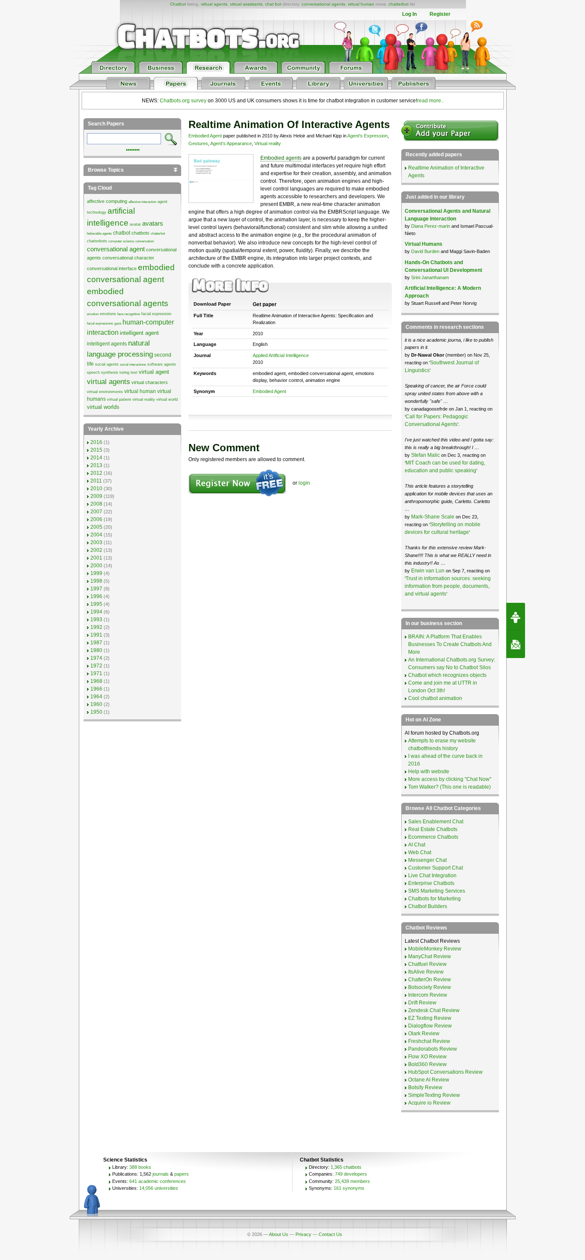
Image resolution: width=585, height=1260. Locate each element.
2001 (96, 558)
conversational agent (116, 249)
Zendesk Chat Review (434, 1010)
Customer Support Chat (435, 868)
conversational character (128, 257)
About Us (278, 1234)
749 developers (351, 1174)
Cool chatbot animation (435, 698)
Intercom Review (427, 995)
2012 (96, 473)
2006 (96, 519)
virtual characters (149, 382)
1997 (96, 589)
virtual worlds (103, 407)
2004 (96, 535)
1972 (96, 666)
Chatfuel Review (427, 964)
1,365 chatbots (346, 1167)
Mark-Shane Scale (433, 517)
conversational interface (112, 268)
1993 (96, 620)
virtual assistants (246, 4)
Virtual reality (267, 143)
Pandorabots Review (432, 1049)
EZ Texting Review (429, 1018)
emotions (108, 314)
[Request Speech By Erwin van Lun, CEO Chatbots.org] (515, 616)
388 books (140, 1167)
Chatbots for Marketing (434, 899)
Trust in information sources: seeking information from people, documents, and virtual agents (448, 586)
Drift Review (422, 1003)
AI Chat (416, 845)
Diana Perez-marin (430, 226)
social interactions (133, 364)
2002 (96, 550)
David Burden (425, 251)
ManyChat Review (429, 956)
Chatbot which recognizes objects (447, 675)
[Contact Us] (515, 644)
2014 (96, 458)
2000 (96, 566)
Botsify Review (425, 1087)
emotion (92, 314)
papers (181, 1174)
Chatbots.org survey (183, 101)
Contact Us (330, 1234)
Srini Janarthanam (430, 277)
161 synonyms (349, 1188)
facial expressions (100, 323)
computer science (121, 241)
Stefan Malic (426, 455)
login (304, 483)
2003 (96, 542)
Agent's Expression (367, 135)
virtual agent (154, 372)
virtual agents (214, 4)
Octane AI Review (428, 1080)
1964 (96, 697)
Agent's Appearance (231, 143)
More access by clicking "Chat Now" (449, 779)
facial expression (156, 314)
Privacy (303, 1234)
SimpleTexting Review (434, 1095)
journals (160, 1174)
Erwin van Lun (428, 571)
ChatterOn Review (429, 980)
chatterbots (97, 241)
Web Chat (419, 852)
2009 (96, 496)
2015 (96, 450)
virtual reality (143, 399)
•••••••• (133, 149)
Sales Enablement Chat (435, 822)
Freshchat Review (429, 1041)
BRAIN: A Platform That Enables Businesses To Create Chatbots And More (450, 644)
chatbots (140, 232)
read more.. (430, 101)
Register (440, 14)
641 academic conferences (157, 1181)
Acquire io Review (429, 1103)
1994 (96, 612)
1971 (96, 673)
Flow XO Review (427, 1057)
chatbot (121, 233)
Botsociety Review (429, 987)
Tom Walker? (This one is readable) (449, 787)
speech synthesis (102, 372)
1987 (96, 643)
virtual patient (119, 399)
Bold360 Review (427, 1064)
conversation (144, 241)
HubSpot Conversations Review (445, 1072)
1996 (96, 596)
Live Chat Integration (432, 876)
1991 (96, 635)
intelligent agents (107, 344)
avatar (135, 224)
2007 (96, 512)
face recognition (128, 314)
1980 (96, 650)
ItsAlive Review (426, 972)
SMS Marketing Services (436, 891)
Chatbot (178, 4)
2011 (96, 481)
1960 (96, 704)
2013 (96, 465)
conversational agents (323, 4)
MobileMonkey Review (434, 949)
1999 (96, 573)
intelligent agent (139, 333)
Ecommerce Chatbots (433, 837)
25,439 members (352, 1181)
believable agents (99, 233)
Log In (409, 14)
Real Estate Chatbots (432, 829)
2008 (96, 504)
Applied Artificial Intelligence (281, 355)
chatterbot (398, 4)
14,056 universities (158, 1188)
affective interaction (142, 202)
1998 (96, 581)
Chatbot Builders (427, 906)
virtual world (167, 399)
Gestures (198, 143)
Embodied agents (280, 158)
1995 (96, 604)
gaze (117, 323)
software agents (161, 364)
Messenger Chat (427, 860)
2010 (96, 488)
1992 (96, 627)
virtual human (361, 4)
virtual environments (105, 392)
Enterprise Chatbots (431, 883)
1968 (96, 681)
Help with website (428, 771)
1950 (96, 712)
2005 (96, 527)
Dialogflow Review (430, 1026)
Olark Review (423, 1034)
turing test (128, 372)
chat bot (273, 4)
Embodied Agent (205, 135)
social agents (107, 364)
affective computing (107, 201)
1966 (96, 689)
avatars (152, 223)
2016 (96, 442)
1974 (96, 658)
